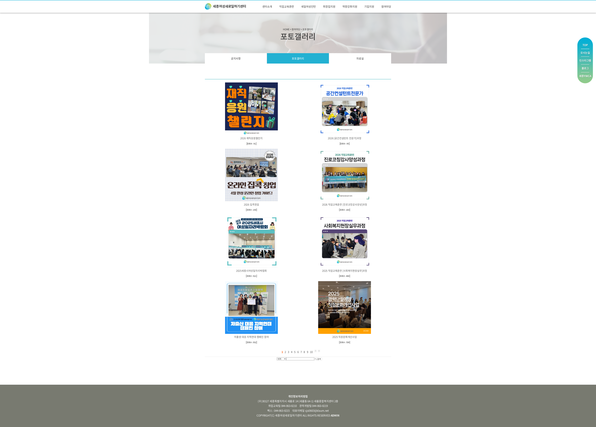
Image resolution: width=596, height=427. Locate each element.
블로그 (585, 69)
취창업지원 (329, 6)
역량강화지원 (349, 6)
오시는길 (585, 53)
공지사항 (236, 58)
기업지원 (369, 6)
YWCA (585, 78)
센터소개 (267, 6)
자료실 (360, 58)
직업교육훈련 (286, 6)
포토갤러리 (298, 58)
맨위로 (585, 43)
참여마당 (386, 6)
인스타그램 (585, 61)
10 (311, 352)
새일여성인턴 (308, 6)
